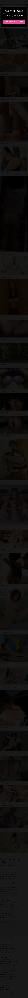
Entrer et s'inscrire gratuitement (14, 21)
